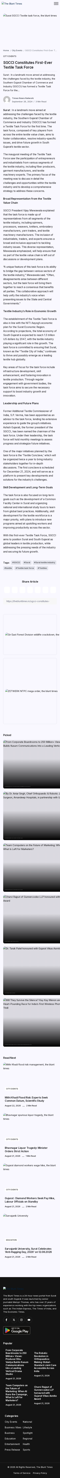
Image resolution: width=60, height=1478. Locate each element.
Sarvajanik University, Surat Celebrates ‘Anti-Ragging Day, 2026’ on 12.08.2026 (28, 1250)
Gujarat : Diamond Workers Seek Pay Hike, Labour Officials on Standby (30, 1200)
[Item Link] (30, 1078)
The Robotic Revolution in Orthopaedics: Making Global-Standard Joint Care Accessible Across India (45, 1362)
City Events (17, 50)
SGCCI (17, 562)
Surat (27, 562)
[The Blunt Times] (12, 3)
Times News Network (23, 98)
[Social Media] (6, 1320)
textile (9, 568)
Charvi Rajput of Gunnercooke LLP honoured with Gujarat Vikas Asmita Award (12, 941)
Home (6, 50)
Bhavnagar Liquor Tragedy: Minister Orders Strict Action (26, 1149)
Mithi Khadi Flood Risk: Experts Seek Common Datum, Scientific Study (26, 1099)
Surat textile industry (45, 562)
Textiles (43, 568)
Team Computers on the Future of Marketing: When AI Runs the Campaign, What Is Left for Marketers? (14, 889)
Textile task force (25, 568)
